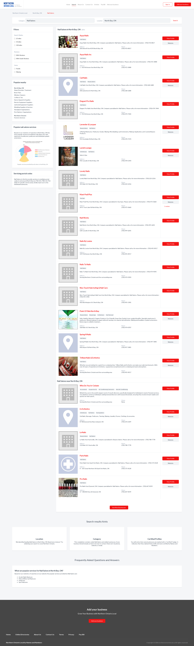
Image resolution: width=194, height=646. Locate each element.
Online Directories (22, 634)
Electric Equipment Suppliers (23, 102)
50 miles (18, 42)
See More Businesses (119, 507)
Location (99, 21)
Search (74, 4)
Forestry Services (19, 118)
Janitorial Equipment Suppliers (23, 105)
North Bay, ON (37, 13)
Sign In (168, 4)
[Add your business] (97, 619)
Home (68, 4)
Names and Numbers (34, 642)
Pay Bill (103, 4)
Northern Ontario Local (20, 13)
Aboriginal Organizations (22, 109)
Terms (61, 634)
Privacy (71, 634)
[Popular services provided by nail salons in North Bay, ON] (32, 151)
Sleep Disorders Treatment (22, 90)
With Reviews (20, 55)
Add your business (113, 4)
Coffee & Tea (18, 97)
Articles (96, 4)
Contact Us (89, 4)
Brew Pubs (17, 92)
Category (22, 21)
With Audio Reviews (22, 58)
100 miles (19, 45)
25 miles (18, 38)
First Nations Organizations (22, 112)
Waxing (18, 72)
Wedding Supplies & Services (23, 107)
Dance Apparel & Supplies (22, 100)
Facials (18, 68)
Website (170, 43)
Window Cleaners (19, 95)
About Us (81, 4)
